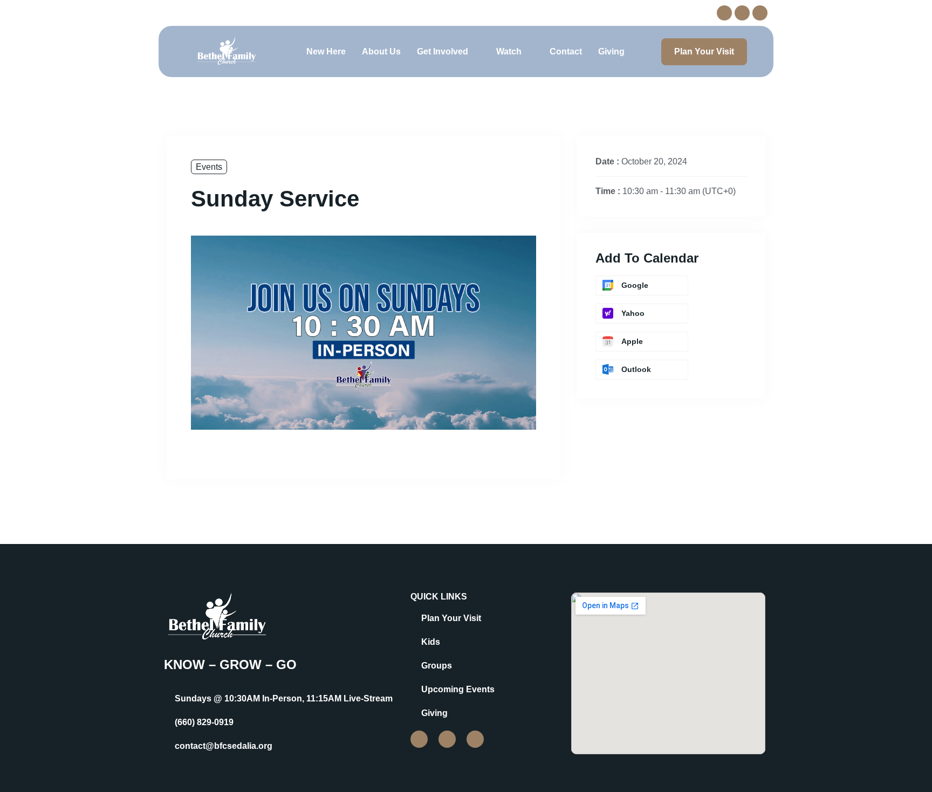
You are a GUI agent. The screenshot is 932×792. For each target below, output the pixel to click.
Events (209, 166)
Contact (566, 51)
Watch (509, 51)
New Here (326, 51)
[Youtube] (759, 12)
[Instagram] (742, 12)
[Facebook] (724, 12)
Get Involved (442, 51)
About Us (381, 51)
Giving (611, 51)
